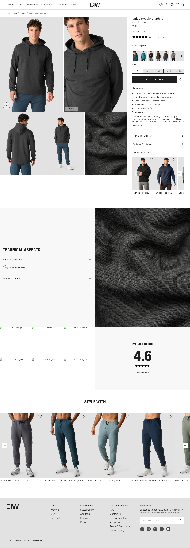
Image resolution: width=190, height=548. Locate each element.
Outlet (73, 4)
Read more (137, 126)
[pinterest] (155, 529)
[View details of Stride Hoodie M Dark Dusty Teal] (136, 56)
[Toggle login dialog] (167, 5)
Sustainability (87, 509)
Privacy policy (117, 522)
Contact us (115, 514)
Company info (87, 518)
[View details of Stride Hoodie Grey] (173, 56)
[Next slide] (179, 173)
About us (85, 514)
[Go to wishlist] (177, 4)
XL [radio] (170, 71)
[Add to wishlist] (151, 159)
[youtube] (168, 529)
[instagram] (149, 529)
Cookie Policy (117, 530)
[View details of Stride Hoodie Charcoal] (158, 56)
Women (10, 4)
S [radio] (137, 71)
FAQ (112, 509)
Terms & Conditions (120, 526)
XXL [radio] (180, 71)
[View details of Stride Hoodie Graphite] (165, 56)
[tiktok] (162, 529)
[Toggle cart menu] (182, 4)
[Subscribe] (180, 520)
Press (83, 522)
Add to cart (154, 79)
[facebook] (142, 529)
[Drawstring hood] (6, 105)
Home (8, 13)
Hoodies (23, 13)
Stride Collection (139, 22)
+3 (180, 55)
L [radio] (159, 71)
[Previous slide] (137, 173)
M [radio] (149, 71)
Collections (47, 4)
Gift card (55, 518)
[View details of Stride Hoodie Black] (151, 56)
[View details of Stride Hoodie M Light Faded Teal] (143, 56)
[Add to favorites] (180, 79)
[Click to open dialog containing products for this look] (15, 342)
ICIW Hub (61, 4)
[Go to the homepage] (95, 5)
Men (20, 4)
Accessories (32, 4)
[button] (31, 64)
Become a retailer (119, 518)
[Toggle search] (172, 4)
